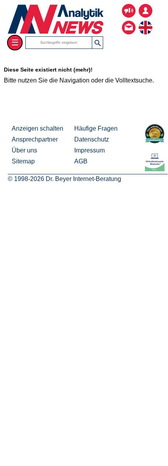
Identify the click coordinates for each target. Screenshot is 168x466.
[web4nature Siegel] (156, 141)
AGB (81, 161)
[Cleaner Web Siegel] (156, 169)
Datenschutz (91, 139)
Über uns (24, 150)
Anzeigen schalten (37, 128)
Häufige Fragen (96, 128)
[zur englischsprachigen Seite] (145, 22)
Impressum (89, 150)
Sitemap (23, 161)
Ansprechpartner (35, 139)
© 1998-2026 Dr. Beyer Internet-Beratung (64, 179)
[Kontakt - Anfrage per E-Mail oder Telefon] (129, 22)
